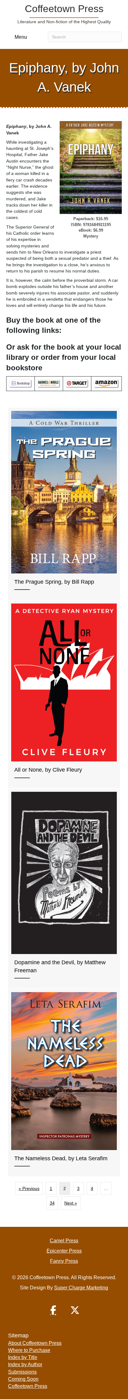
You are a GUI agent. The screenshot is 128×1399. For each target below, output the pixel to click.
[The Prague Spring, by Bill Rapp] (64, 504)
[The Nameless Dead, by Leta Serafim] (64, 1082)
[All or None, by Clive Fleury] (64, 694)
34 (52, 1203)
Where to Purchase (29, 1350)
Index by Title (22, 1357)
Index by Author (25, 1364)
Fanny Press (64, 1261)
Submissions (22, 1372)
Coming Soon (23, 1379)
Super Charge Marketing (81, 1287)
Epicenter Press (64, 1250)
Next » (70, 1203)
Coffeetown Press (27, 1386)
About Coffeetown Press (35, 1343)
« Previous (29, 1188)
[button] (53, 1310)
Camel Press (64, 1240)
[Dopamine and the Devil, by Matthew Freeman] (64, 888)
